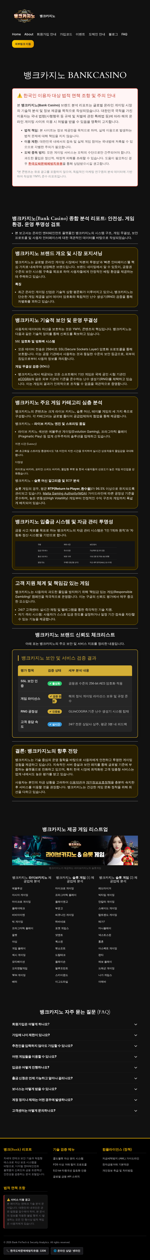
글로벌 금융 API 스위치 (66, 1176)
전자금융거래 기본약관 (115, 1164)
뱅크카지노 (47, 16)
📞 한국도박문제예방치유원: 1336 (26, 1250)
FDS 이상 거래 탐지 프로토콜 (70, 1164)
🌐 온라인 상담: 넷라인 (67, 1250)
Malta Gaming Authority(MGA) (65, 493)
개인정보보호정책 (98, 782)
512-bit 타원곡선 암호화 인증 (69, 1170)
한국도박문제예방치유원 (45, 163)
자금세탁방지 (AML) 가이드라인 (120, 1158)
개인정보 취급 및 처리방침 (117, 1170)
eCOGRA (24, 379)
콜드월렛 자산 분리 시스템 (68, 1158)
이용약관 (76, 782)
